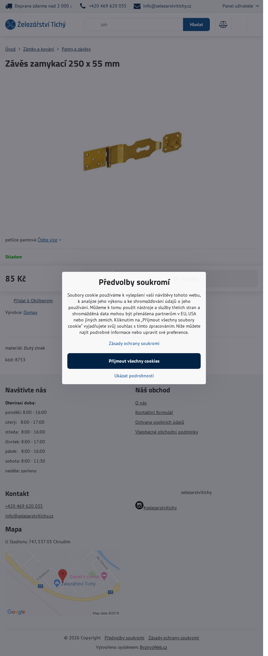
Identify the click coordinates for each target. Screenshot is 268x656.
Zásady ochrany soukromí (134, 343)
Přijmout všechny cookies (134, 361)
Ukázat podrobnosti (134, 376)
